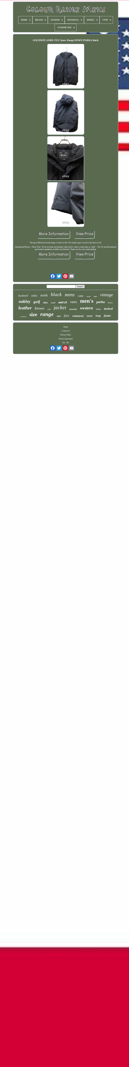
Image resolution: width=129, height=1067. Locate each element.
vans (73, 302)
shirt (95, 296)
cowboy (23, 316)
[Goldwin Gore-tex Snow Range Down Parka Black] (65, 66)
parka (100, 302)
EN (63, 343)
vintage (106, 294)
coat (48, 309)
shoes (98, 309)
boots (110, 302)
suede (89, 296)
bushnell (23, 295)
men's (86, 301)
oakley (24, 301)
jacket (60, 307)
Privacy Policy (65, 335)
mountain (73, 309)
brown (39, 308)
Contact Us (66, 331)
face (66, 315)
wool (53, 302)
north (44, 295)
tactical (108, 308)
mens (70, 294)
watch (62, 302)
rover (90, 316)
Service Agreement (66, 339)
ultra (45, 302)
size (33, 314)
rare (59, 316)
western (86, 308)
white (34, 295)
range (47, 314)
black (56, 294)
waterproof (78, 316)
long (98, 315)
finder (107, 315)
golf (37, 302)
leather (25, 307)
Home (65, 327)
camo (80, 295)
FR (67, 343)
